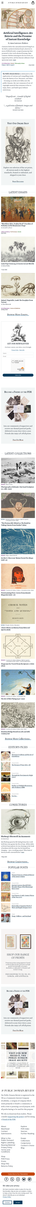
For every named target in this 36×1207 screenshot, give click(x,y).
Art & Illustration (6, 63)
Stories (12, 625)
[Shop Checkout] (33, 3)
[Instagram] (18, 1179)
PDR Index (25, 1129)
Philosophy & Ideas (20, 63)
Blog (22, 1148)
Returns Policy (7, 1166)
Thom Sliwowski (7, 304)
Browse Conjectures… (18, 861)
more (14, 60)
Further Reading (27, 1133)
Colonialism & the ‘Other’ (12, 520)
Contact (4, 1131)
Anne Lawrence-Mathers (19, 43)
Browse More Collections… (18, 738)
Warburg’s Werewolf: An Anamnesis (15, 836)
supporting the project (16, 1116)
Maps (7, 555)
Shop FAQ (5, 1163)
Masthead (5, 1129)
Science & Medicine (15, 308)
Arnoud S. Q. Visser (7, 228)
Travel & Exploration (25, 661)
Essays (23, 1138)
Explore (24, 1126)
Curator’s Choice (27, 1145)
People (7, 625)
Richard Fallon (6, 266)
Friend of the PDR (8, 1119)
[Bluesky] (24, 1179)
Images (3, 484)
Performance (13, 231)
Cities (25, 729)
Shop (3, 1156)
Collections (25, 1140)
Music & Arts (9, 484)
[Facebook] (6, 1179)
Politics (18, 590)
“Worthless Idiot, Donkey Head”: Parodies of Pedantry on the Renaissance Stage (17, 225)
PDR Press (5, 1159)
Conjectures (26, 1143)
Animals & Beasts (10, 519)
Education (16, 625)
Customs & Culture (11, 590)
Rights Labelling (7, 1142)
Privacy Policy (15, 350)
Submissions (6, 1133)
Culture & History (5, 231)
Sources (24, 1131)
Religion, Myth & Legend (8, 65)
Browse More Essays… (18, 314)
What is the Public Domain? (7, 1139)
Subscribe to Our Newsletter (18, 1174)
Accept (18, 1202)
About (3, 1126)
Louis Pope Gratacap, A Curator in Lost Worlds (17, 264)
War (24, 696)
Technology (20, 696)
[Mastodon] (30, 1179)
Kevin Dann (6, 839)
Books (12, 63)
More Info (21, 350)
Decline (7, 1202)
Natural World (13, 555)
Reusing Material (8, 1145)
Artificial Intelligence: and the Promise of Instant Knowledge (18, 36)
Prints (3, 1161)
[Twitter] (12, 1179)
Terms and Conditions (5, 1151)
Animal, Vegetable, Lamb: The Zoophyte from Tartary (17, 301)
